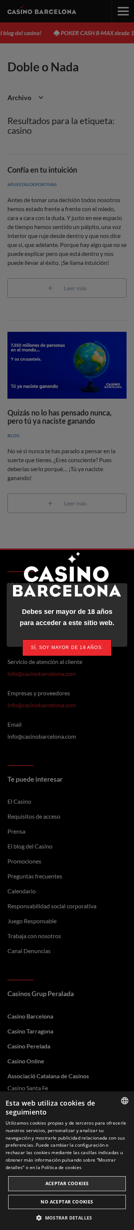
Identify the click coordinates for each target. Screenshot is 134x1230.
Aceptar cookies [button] (67, 1183)
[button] (67, 1217)
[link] (67, 647)
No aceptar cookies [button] (67, 1202)
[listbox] (124, 1100)
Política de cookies (61, 1167)
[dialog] (67, 1160)
